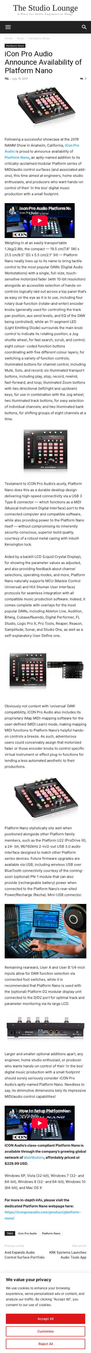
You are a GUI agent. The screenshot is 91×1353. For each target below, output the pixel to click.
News (20, 38)
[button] (7, 27)
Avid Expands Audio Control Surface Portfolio (25, 1254)
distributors (34, 1157)
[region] (45, 1313)
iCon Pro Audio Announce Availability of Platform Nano (43, 62)
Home (9, 38)
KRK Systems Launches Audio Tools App (67, 1254)
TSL (7, 78)
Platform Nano (17, 157)
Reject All (45, 1344)
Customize (45, 1331)
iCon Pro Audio (27, 1233)
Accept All (45, 1319)
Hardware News (39, 38)
